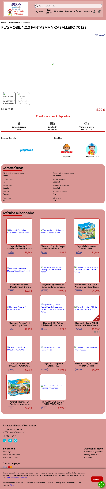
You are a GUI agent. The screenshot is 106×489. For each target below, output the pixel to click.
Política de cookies (10, 458)
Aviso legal (7, 451)
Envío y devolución (92, 454)
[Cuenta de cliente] (94, 11)
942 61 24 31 (11, 436)
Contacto (88, 458)
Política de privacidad (11, 454)
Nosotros (88, 11)
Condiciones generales (93, 451)
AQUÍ (12, 485)
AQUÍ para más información (18, 478)
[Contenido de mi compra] (99, 11)
